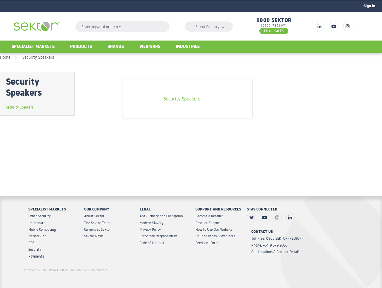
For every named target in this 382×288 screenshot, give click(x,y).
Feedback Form (206, 243)
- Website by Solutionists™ (88, 270)
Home (5, 57)
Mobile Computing (42, 229)
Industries (188, 47)
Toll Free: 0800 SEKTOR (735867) (277, 238)
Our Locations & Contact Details (275, 252)
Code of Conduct (152, 243)
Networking (37, 236)
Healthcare (36, 223)
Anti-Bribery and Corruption (161, 216)
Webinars (149, 47)
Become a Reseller (209, 216)
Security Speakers (38, 57)
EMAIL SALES (274, 31)
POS (31, 243)
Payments (36, 256)
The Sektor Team (97, 223)
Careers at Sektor (97, 229)
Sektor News (93, 236)
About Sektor (94, 216)
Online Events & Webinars (215, 236)
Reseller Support (208, 223)
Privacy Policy (150, 229)
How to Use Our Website (213, 229)
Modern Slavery (152, 223)
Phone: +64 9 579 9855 (269, 245)
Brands (115, 47)
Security (34, 249)
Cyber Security (39, 216)
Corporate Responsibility (158, 236)
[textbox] (123, 26)
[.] (319, 26)
